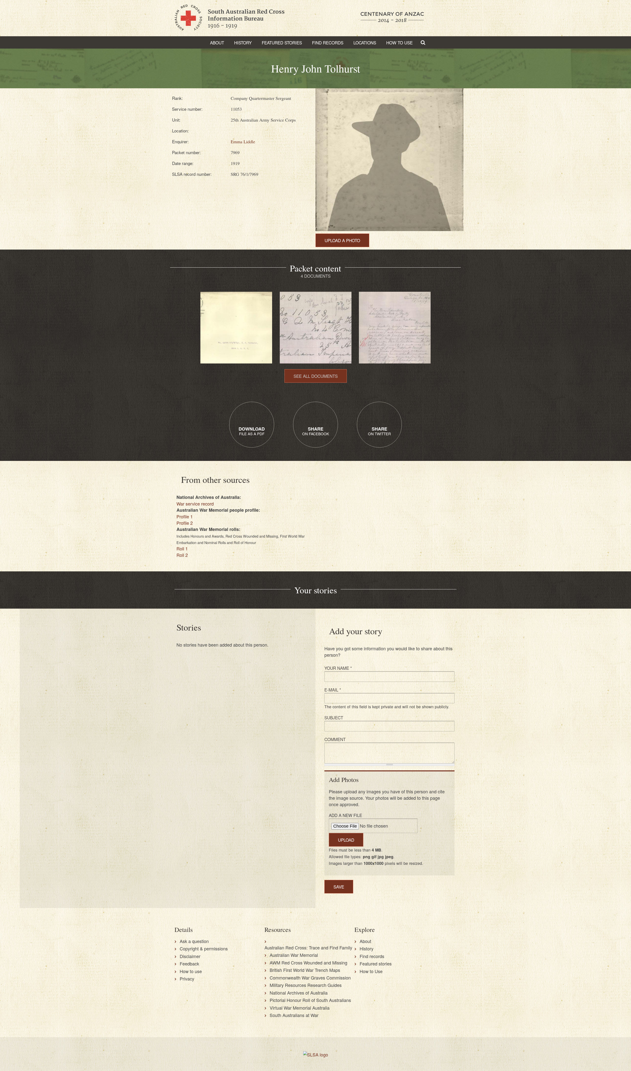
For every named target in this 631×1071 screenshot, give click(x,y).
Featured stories (282, 42)
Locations (364, 42)
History (243, 42)
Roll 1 (182, 548)
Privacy (187, 978)
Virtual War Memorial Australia (300, 1007)
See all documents (316, 376)
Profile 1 (184, 516)
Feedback (189, 963)
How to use (191, 971)
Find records (372, 956)
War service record (195, 503)
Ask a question (194, 941)
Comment (335, 739)
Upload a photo (342, 240)
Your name (338, 668)
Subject (333, 717)
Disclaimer (190, 956)
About (217, 42)
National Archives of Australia (299, 992)
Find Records (327, 42)
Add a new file (345, 815)
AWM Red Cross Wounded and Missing (308, 962)
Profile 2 (184, 523)
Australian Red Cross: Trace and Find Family (308, 947)
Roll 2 (182, 555)
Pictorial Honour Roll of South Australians (310, 1000)
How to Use (399, 42)
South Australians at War (294, 1015)
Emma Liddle (243, 142)
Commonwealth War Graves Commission (310, 977)
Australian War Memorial (294, 955)
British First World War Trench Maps (305, 970)
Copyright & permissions (204, 948)
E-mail (332, 690)
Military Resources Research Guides (306, 985)
